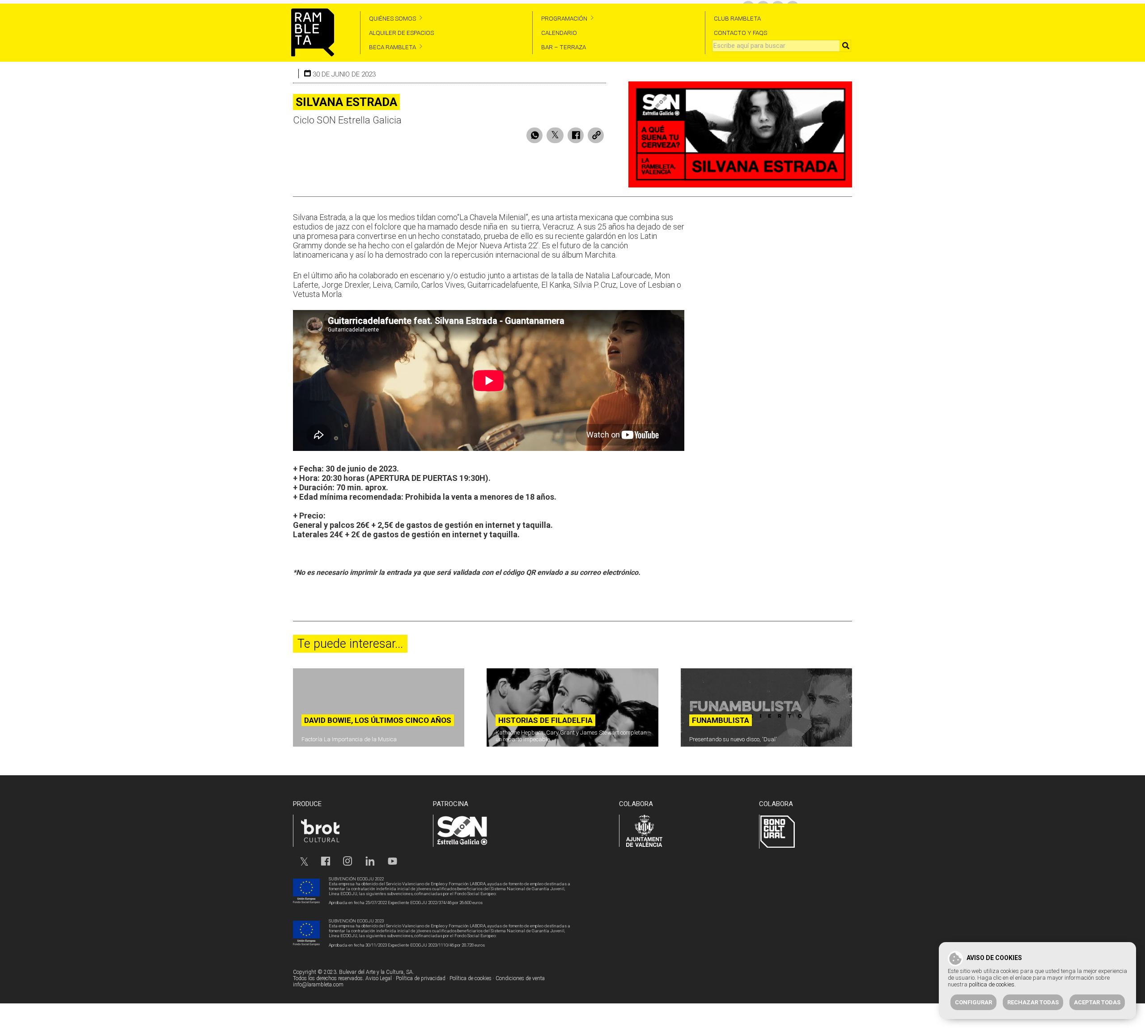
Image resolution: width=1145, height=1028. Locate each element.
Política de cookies (471, 978)
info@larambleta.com (318, 984)
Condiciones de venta (520, 978)
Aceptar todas (1097, 1002)
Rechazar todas (1033, 1002)
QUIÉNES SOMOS (392, 18)
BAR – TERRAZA (563, 47)
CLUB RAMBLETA (737, 18)
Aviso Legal (378, 978)
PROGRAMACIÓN (564, 18)
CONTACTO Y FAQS (740, 32)
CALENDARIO (559, 32)
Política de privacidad (420, 978)
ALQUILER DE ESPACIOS (401, 32)
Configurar (973, 1002)
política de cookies (991, 984)
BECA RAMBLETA (392, 47)
